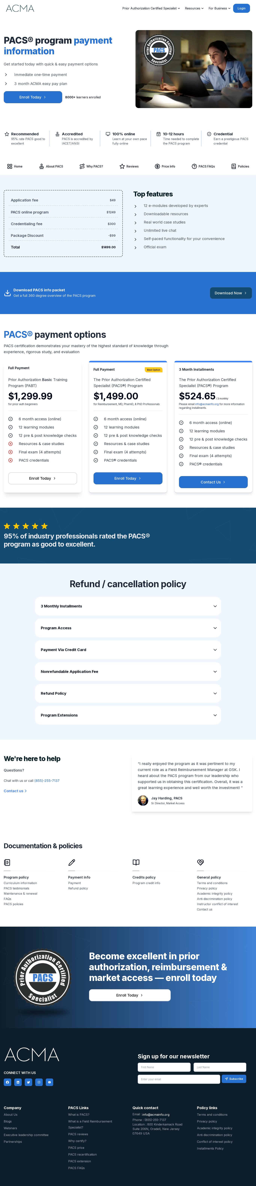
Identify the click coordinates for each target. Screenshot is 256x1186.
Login (242, 8)
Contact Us (211, 482)
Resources (192, 8)
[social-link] (7, 1082)
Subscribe (236, 1078)
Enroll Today (30, 97)
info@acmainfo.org (207, 404)
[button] (128, 606)
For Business (218, 8)
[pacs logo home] (64, 1054)
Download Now (228, 293)
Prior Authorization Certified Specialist (149, 8)
